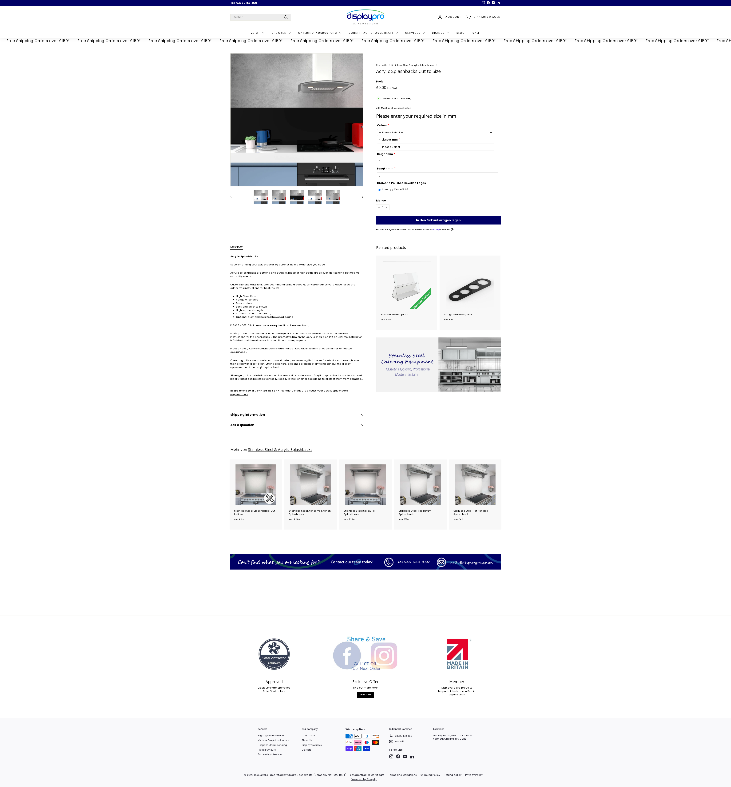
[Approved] (274, 654)
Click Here (365, 694)
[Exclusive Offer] (365, 654)
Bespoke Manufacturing (272, 745)
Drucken (280, 33)
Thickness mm (387, 139)
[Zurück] (232, 197)
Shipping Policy (430, 775)
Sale (476, 33)
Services (413, 33)
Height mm (385, 154)
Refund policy (452, 775)
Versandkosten (402, 107)
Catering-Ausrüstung (318, 33)
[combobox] (260, 17)
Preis (379, 81)
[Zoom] (297, 120)
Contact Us (308, 735)
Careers (306, 749)
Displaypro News (312, 745)
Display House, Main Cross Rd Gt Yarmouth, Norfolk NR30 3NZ (452, 737)
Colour (382, 125)
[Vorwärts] (361, 197)
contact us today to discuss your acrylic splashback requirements (289, 392)
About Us (307, 740)
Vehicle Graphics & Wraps (274, 740)
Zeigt (256, 33)
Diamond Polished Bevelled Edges (401, 183)
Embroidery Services (270, 754)
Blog (460, 33)
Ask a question (242, 425)
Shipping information (247, 414)
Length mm (385, 168)
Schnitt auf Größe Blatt (372, 33)
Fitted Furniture (267, 749)
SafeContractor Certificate (367, 775)
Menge (381, 200)
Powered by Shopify (364, 779)
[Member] (457, 654)
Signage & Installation (271, 735)
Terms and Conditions (402, 775)
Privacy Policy (474, 775)
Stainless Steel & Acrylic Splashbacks (412, 65)
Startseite (381, 65)
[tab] (236, 247)
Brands (439, 33)
